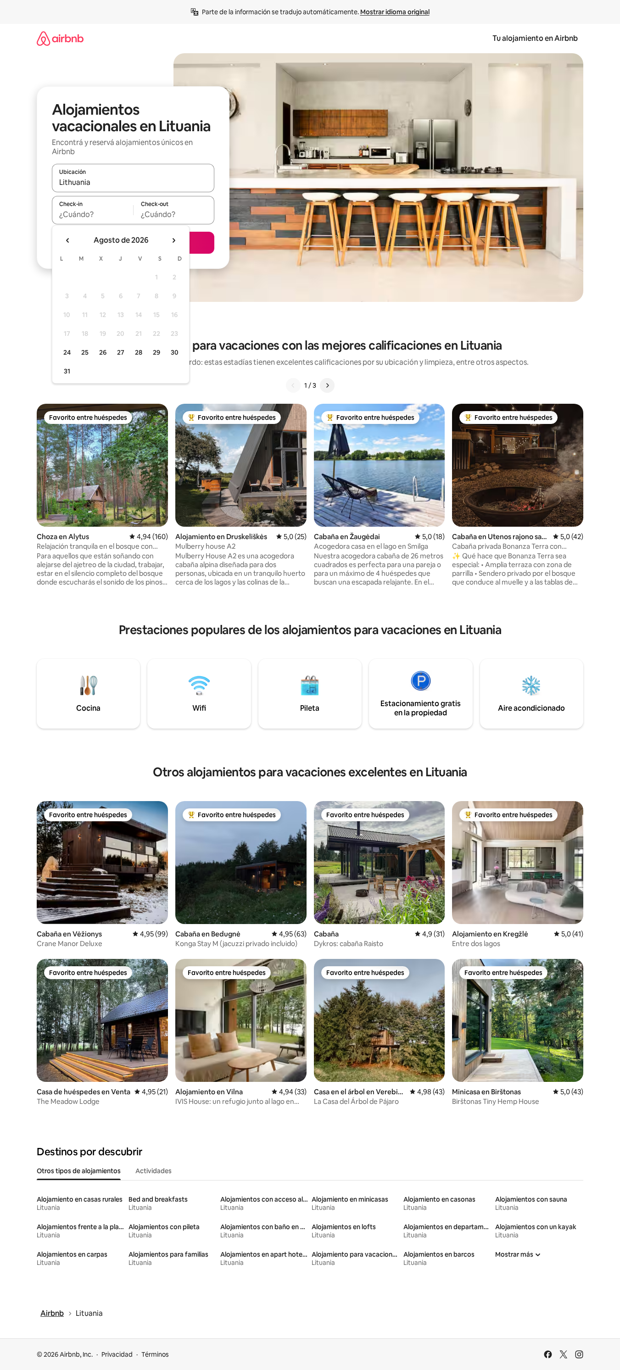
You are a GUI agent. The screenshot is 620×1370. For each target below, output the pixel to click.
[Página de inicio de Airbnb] (60, 38)
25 (85, 352)
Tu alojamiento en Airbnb (535, 38)
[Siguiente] (327, 385)
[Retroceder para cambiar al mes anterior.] (68, 240)
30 (175, 352)
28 (138, 352)
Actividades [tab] (153, 1171)
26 (102, 352)
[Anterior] (293, 385)
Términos (155, 1354)
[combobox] (133, 182)
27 (120, 352)
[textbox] (92, 214)
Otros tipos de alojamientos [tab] (79, 1171)
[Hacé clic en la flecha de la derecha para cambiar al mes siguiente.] (173, 240)
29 (156, 352)
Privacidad (117, 1354)
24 (67, 352)
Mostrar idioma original (395, 12)
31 (67, 371)
